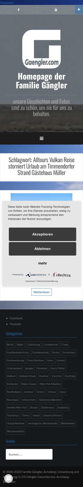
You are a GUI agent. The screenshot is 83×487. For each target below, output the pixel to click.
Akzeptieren (42, 234)
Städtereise (47, 407)
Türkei (25, 415)
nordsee (28, 391)
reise (62, 391)
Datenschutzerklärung (47, 281)
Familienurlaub (40, 352)
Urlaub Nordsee (15, 423)
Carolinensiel (51, 344)
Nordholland (13, 391)
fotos (50, 360)
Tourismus (12, 415)
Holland (11, 376)
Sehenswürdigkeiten (50, 399)
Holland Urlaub (27, 376)
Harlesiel (42, 368)
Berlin (10, 344)
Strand (33, 407)
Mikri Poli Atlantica (50, 383)
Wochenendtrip (15, 431)
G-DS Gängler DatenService (36, 477)
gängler (29, 368)
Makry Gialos (28, 383)
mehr (42, 263)
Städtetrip (63, 407)
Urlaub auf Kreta (52, 415)
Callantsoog (33, 344)
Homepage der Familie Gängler (41, 80)
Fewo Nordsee (36, 360)
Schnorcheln (28, 399)
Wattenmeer (68, 423)
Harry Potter (58, 368)
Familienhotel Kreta (18, 352)
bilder (20, 344)
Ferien (55, 352)
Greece (61, 360)
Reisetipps (12, 399)
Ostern (40, 391)
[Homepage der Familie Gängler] (41, 48)
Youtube (15, 324)
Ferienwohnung (15, 360)
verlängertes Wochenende (42, 423)
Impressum (30, 281)
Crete (65, 344)
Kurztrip (56, 376)
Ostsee (52, 391)
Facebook (16, 318)
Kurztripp (70, 376)
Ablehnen (42, 249)
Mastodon (7, 2)
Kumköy (43, 376)
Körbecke (12, 383)
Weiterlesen (41, 292)
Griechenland (14, 368)
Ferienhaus (69, 352)
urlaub (36, 415)
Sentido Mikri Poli (16, 407)
